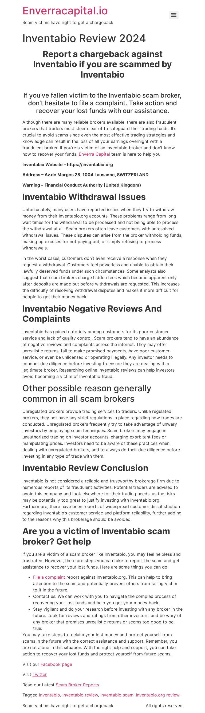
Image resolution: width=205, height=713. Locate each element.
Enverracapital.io (65, 10)
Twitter (40, 674)
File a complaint (49, 577)
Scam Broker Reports (77, 684)
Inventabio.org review (158, 695)
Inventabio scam (116, 695)
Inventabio (49, 695)
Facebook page (56, 664)
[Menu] (174, 15)
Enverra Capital (94, 154)
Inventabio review (80, 695)
